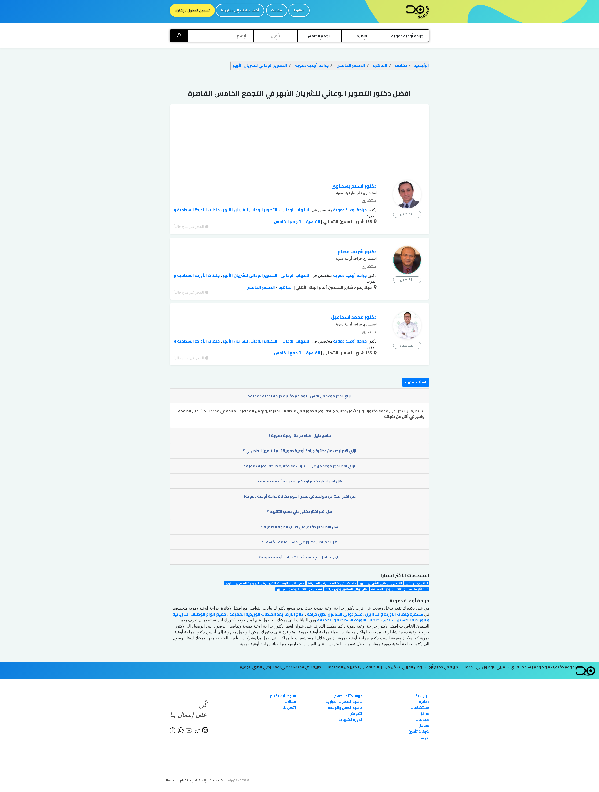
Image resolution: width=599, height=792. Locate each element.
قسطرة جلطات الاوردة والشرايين (299, 589)
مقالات (276, 10)
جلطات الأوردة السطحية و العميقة (332, 583)
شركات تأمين (419, 731)
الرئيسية (422, 695)
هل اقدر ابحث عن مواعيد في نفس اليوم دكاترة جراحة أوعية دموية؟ (299, 496)
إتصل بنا (289, 707)
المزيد (372, 216)
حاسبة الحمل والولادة (345, 707)
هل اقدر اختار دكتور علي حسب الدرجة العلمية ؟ (299, 526)
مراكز (425, 713)
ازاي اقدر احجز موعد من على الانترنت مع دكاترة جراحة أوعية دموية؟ (299, 465)
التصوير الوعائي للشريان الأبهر (249, 210)
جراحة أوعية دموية (349, 210)
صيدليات (422, 719)
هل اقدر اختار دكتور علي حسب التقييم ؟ (299, 511)
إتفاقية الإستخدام (193, 780)
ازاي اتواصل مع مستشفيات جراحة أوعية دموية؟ (299, 557)
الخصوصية (217, 780)
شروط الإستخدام (283, 695)
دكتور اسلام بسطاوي (354, 186)
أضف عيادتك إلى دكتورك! (240, 10)
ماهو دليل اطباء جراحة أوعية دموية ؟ (299, 435)
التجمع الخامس (288, 221)
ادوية (424, 737)
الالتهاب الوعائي (295, 210)
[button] (407, 36)
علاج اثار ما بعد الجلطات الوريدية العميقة (399, 589)
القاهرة (312, 221)
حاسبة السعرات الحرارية (344, 701)
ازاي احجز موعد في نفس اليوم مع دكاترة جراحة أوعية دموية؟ (299, 395)
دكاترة (424, 701)
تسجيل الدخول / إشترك (192, 10)
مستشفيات (419, 707)
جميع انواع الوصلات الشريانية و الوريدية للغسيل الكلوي (264, 583)
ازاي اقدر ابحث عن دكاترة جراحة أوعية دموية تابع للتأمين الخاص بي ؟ (299, 450)
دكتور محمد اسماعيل (354, 317)
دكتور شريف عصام (357, 251)
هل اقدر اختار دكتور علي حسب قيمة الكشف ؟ (299, 541)
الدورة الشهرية (350, 719)
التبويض (356, 713)
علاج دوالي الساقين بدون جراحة (346, 589)
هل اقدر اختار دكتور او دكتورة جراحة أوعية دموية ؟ (299, 481)
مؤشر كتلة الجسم (348, 695)
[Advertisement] (299, 137)
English (298, 10)
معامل (423, 725)
